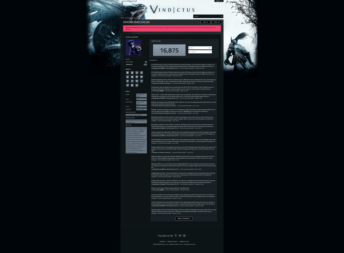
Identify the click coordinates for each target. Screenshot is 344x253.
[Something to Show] (137, 85)
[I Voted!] (128, 85)
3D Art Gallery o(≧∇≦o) (158, 91)
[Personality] (128, 81)
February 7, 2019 (176, 213)
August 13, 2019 (191, 83)
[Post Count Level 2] (137, 77)
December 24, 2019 (199, 68)
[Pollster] (142, 81)
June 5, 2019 (175, 121)
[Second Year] (142, 73)
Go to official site (129, 1)
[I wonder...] (137, 81)
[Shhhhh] (132, 85)
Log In (205, 22)
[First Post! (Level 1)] (132, 77)
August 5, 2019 (198, 98)
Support (163, 242)
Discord (154, 76)
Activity (128, 59)
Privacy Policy (172, 242)
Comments (136, 64)
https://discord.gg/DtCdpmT (134, 115)
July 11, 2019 (196, 106)
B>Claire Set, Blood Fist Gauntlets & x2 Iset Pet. (164, 106)
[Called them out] (128, 73)
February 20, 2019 (176, 176)
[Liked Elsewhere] (132, 81)
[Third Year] (128, 77)
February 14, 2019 (184, 190)
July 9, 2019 (195, 113)
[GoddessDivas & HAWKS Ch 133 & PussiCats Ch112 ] (166, 68)
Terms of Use (184, 242)
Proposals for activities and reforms (162, 83)
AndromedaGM (190, 68)
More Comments (184, 218)
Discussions (136, 62)
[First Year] (137, 73)
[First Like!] (132, 73)
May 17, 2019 (175, 160)
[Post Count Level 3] (142, 77)
